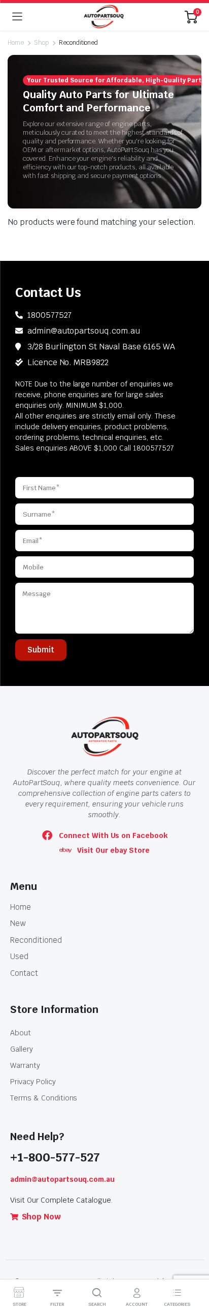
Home (16, 43)
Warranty (25, 1065)
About (20, 1032)
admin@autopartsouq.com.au (62, 1179)
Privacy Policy (33, 1081)
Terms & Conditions (43, 1097)
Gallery (21, 1049)
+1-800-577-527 (55, 1157)
